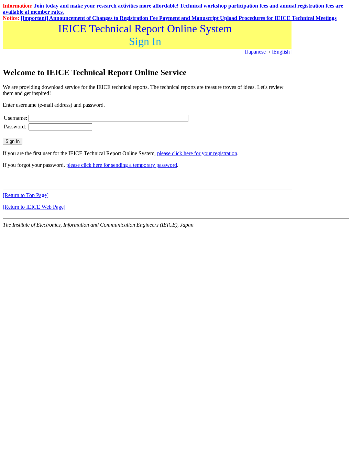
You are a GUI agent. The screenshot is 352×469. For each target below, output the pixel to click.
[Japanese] (256, 52)
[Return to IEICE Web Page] (34, 207)
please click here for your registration (197, 153)
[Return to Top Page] (25, 195)
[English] (282, 52)
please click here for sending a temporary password (121, 165)
